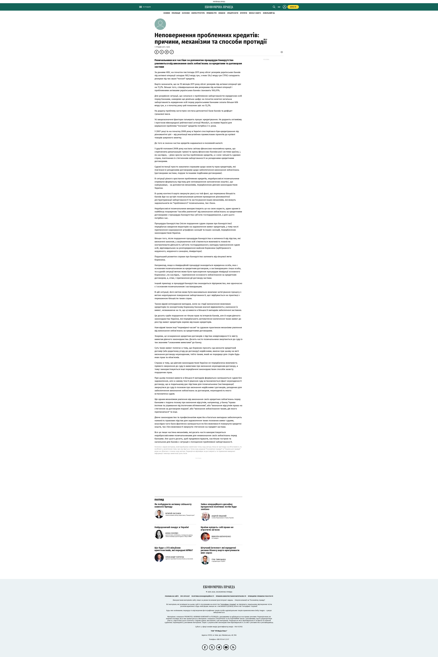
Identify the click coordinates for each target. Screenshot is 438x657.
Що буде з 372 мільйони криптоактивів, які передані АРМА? (174, 549)
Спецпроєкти (232, 13)
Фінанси (221, 13)
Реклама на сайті (172, 596)
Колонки (186, 13)
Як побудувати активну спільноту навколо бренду (173, 505)
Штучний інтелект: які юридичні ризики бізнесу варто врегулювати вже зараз (220, 550)
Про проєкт (185, 596)
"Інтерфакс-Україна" (228, 604)
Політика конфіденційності (203, 596)
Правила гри (211, 13)
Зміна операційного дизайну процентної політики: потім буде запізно (219, 507)
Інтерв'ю (243, 13)
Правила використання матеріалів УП (231, 596)
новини (166, 13)
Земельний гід (269, 13)
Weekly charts (255, 13)
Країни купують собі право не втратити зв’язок (217, 528)
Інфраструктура (198, 13)
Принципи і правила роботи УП (260, 596)
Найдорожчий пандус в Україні (172, 527)
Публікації (176, 13)
